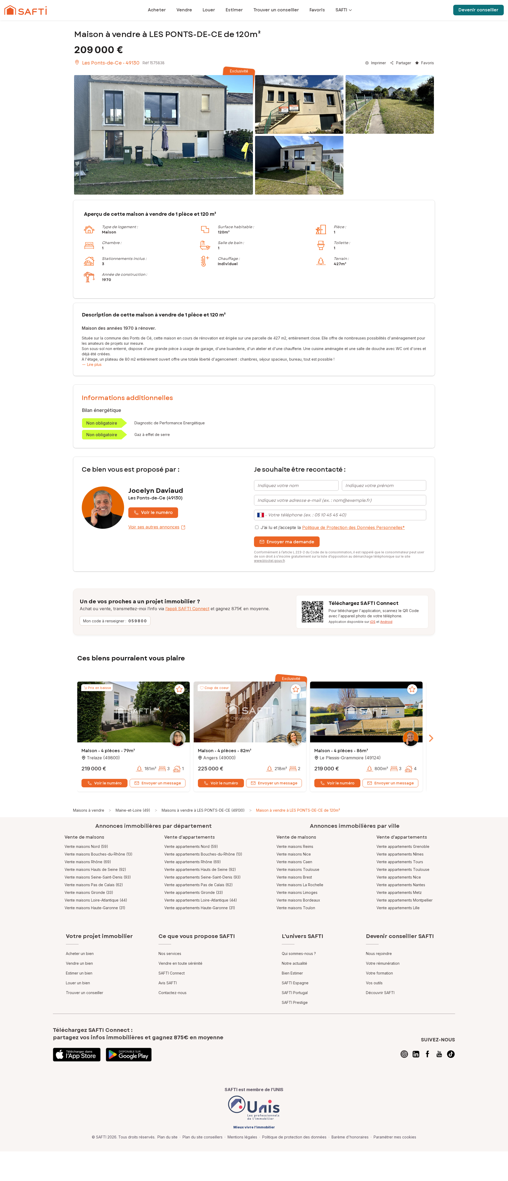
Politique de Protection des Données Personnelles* (353, 527)
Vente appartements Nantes (401, 885)
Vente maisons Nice (293, 854)
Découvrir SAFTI (380, 992)
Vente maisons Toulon (295, 908)
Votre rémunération (383, 963)
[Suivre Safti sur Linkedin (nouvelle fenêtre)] (416, 1054)
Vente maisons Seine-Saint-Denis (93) (98, 877)
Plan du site (167, 1137)
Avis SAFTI (167, 983)
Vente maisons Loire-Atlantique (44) (96, 900)
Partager (403, 63)
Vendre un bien (79, 963)
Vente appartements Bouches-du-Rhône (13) (203, 854)
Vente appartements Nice (399, 877)
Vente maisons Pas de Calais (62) (94, 885)
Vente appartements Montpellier (405, 900)
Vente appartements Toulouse (403, 869)
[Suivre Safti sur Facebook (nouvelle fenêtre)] (427, 1054)
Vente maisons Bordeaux (298, 900)
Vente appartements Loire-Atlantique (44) (200, 900)
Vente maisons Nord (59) (86, 846)
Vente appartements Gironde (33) (193, 892)
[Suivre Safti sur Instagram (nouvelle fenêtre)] (404, 1054)
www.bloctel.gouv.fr (269, 561)
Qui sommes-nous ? (299, 953)
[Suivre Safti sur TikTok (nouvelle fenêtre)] (451, 1054)
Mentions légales (242, 1137)
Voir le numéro (157, 512)
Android (386, 622)
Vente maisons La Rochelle (299, 885)
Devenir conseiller (478, 10)
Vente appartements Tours (400, 862)
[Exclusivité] (163, 135)
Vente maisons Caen (294, 862)
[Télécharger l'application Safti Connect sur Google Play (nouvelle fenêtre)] (129, 1054)
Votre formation (379, 973)
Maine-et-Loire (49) (133, 810)
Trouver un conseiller (84, 992)
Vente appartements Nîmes (400, 854)
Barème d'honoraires (350, 1137)
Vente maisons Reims (294, 846)
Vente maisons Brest (294, 877)
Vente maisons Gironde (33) (89, 892)
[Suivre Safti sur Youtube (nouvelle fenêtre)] (439, 1054)
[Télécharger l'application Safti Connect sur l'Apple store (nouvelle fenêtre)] (77, 1054)
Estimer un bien (79, 973)
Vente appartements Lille (398, 908)
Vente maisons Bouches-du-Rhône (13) (99, 854)
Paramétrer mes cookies (395, 1137)
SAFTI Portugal (295, 992)
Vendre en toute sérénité (180, 963)
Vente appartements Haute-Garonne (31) (199, 908)
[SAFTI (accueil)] (25, 10)
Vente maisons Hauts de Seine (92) (95, 869)
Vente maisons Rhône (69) (88, 862)
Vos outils (374, 983)
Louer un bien (78, 983)
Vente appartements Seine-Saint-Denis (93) (202, 877)
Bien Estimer (292, 973)
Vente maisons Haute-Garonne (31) (95, 908)
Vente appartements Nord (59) (191, 846)
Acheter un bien (80, 953)
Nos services (169, 953)
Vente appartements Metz (399, 892)
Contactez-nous (172, 992)
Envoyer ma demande (290, 542)
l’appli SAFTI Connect (187, 608)
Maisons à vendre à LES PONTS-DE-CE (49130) (203, 810)
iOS (372, 622)
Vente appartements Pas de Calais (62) (198, 885)
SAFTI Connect (171, 973)
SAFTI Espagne (295, 983)
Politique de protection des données (294, 1137)
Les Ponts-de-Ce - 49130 (110, 62)
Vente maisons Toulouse (297, 869)
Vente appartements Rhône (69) (192, 862)
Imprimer (378, 63)
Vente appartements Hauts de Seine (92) (200, 869)
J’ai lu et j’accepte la (333, 527)
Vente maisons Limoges (297, 892)
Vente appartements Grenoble (403, 846)
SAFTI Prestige (295, 1002)
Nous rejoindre (379, 953)
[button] (133, 712)
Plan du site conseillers (203, 1137)
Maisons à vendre (88, 810)
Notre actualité (294, 963)
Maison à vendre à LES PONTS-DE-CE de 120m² (298, 810)
